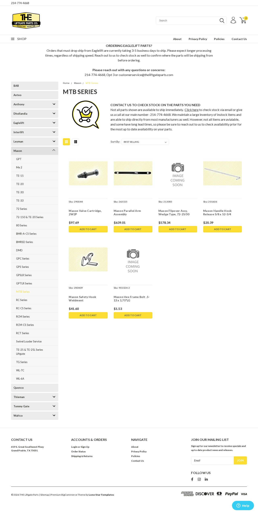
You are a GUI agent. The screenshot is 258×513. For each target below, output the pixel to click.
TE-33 (20, 200)
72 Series (21, 208)
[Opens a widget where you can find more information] (243, 506)
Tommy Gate (21, 406)
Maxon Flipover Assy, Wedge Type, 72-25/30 (173, 212)
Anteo (17, 95)
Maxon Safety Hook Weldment (82, 298)
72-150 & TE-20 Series (29, 217)
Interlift (19, 132)
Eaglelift (19, 123)
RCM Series (23, 316)
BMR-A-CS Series (26, 233)
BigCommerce (69, 494)
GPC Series (22, 258)
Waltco (18, 415)
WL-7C (20, 370)
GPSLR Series (24, 275)
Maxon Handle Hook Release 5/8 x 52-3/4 (217, 212)
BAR (16, 85)
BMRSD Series (24, 242)
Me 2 (19, 167)
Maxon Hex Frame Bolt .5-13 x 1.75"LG (132, 298)
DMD (19, 250)
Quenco (19, 387)
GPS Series (22, 266)
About (177, 39)
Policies (219, 39)
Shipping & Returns (82, 456)
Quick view (88, 173)
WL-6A (20, 378)
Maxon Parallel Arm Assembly (127, 212)
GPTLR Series (24, 283)
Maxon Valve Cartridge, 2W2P (85, 212)
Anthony (19, 104)
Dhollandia (20, 113)
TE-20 (20, 184)
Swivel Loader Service (29, 341)
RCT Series (22, 333)
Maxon (18, 150)
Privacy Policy (198, 39)
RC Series (21, 300)
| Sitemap (44, 494)
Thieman (19, 397)
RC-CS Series (23, 308)
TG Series (21, 362)
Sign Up (85, 446)
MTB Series (23, 291)
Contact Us (239, 39)
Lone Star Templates (101, 494)
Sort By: (115, 141)
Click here (192, 110)
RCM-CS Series (25, 324)
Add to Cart (88, 229)
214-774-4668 (20, 3)
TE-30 (20, 192)
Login (74, 446)
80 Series (21, 225)
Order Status (78, 451)
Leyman (18, 141)
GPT (19, 159)
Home (66, 83)
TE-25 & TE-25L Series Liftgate (29, 351)
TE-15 (20, 175)
